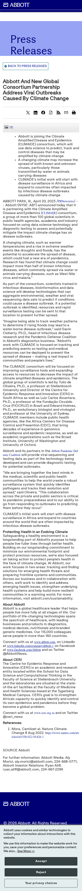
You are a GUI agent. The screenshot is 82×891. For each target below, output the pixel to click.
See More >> (26, 851)
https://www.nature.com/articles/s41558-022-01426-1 (45, 735)
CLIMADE (49, 213)
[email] (66, 112)
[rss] (58, 112)
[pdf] (50, 112)
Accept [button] (41, 861)
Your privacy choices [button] (41, 883)
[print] (73, 112)
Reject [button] (41, 872)
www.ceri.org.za (44, 713)
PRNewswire (66, 201)
